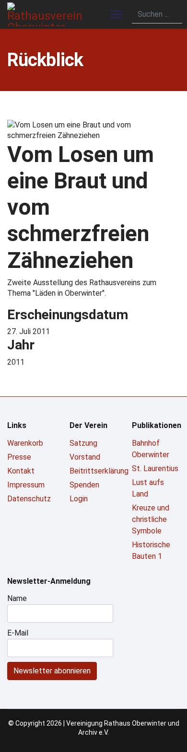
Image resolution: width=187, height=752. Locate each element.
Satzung (83, 443)
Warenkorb (25, 443)
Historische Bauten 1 (151, 550)
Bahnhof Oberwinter (150, 449)
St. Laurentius (155, 468)
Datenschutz (29, 498)
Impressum (26, 484)
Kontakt (21, 470)
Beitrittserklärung (93, 470)
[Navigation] (116, 14)
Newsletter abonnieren (52, 670)
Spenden (84, 484)
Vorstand (85, 457)
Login (79, 498)
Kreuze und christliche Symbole (150, 519)
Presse (19, 457)
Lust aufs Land (148, 488)
